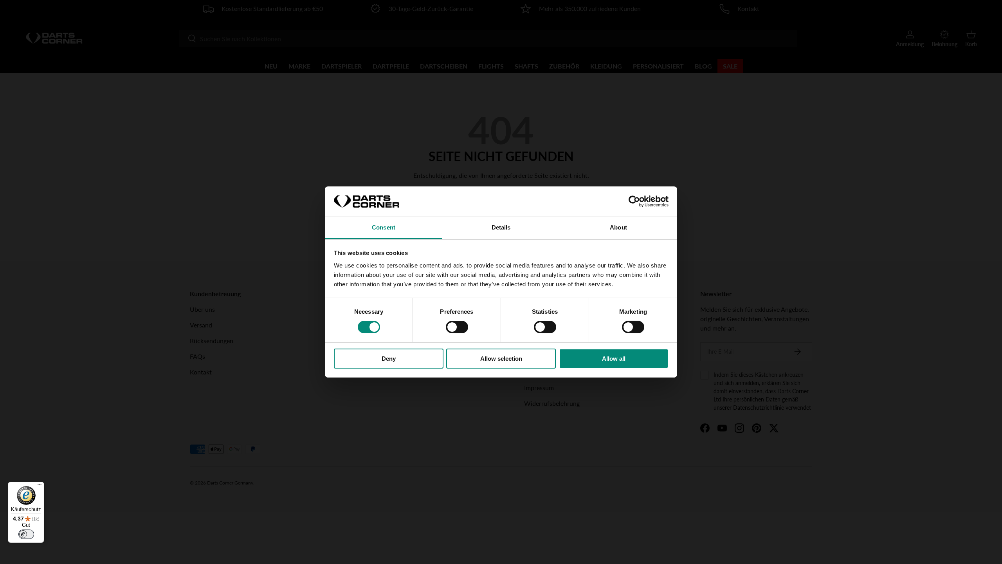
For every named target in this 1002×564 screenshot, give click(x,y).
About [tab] (618, 227)
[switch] (457, 327)
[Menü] (39, 486)
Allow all (613, 358)
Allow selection (501, 358)
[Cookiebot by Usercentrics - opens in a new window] (634, 201)
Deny (389, 358)
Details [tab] (501, 227)
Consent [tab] (383, 227)
